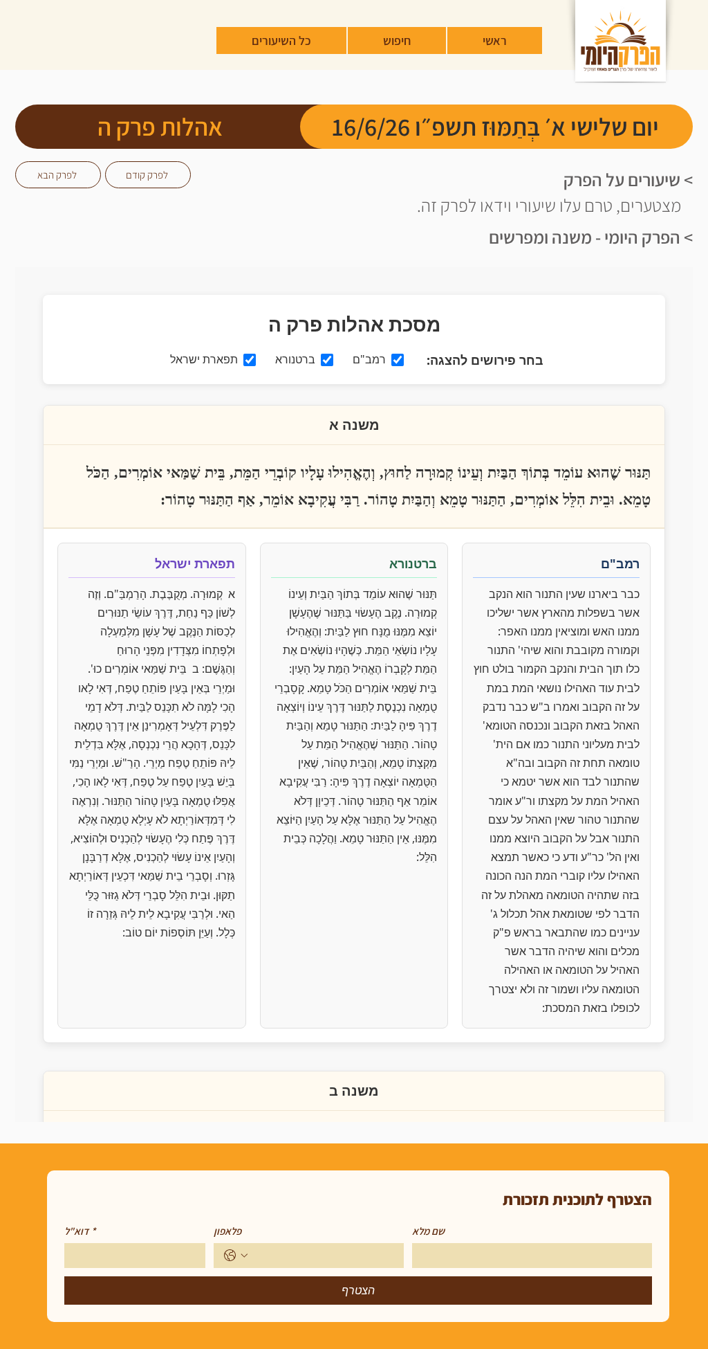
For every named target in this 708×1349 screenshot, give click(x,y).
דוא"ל (79, 1231)
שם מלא (428, 1231)
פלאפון (227, 1231)
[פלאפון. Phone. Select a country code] (236, 1255)
